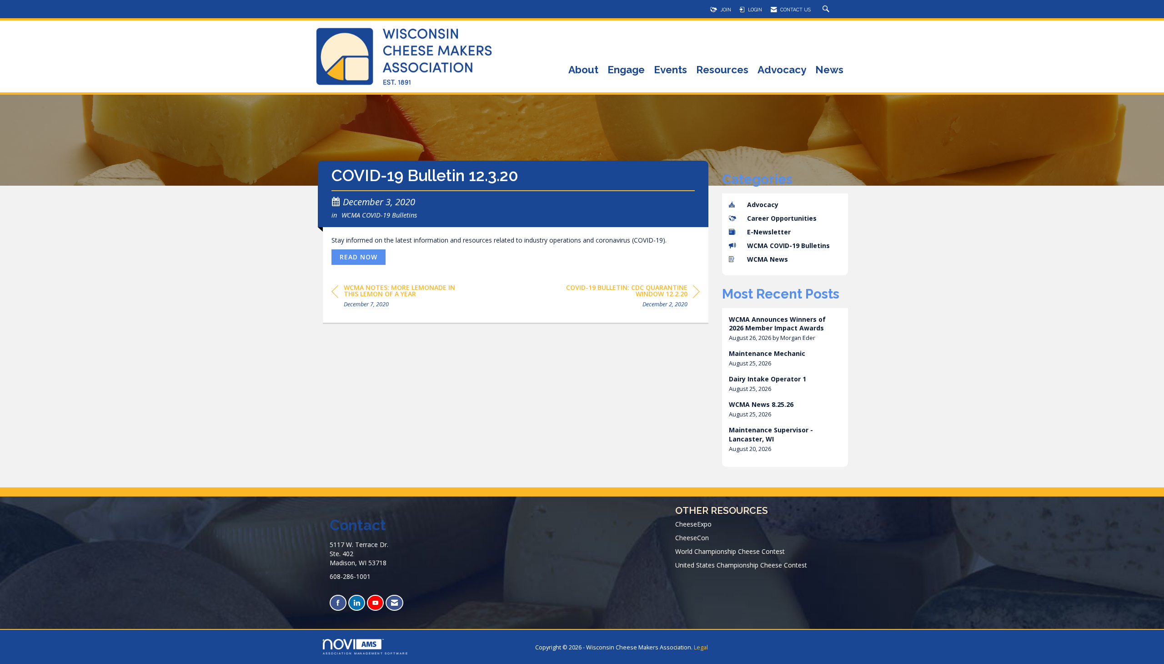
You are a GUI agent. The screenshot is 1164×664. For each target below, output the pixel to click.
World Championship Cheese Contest (730, 551)
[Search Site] (827, 9)
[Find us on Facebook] (338, 603)
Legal (701, 647)
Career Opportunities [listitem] (782, 218)
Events (670, 70)
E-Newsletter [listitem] (769, 232)
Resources (722, 70)
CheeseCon (692, 537)
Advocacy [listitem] (762, 204)
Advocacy (782, 70)
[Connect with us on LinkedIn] (356, 603)
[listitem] (785, 329)
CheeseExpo (693, 524)
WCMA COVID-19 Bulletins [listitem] (788, 245)
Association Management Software (365, 653)
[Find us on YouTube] (375, 603)
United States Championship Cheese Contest (741, 565)
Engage (626, 70)
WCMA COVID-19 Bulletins (379, 214)
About (583, 70)
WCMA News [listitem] (767, 259)
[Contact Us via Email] (394, 603)
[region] (631, 297)
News (829, 70)
